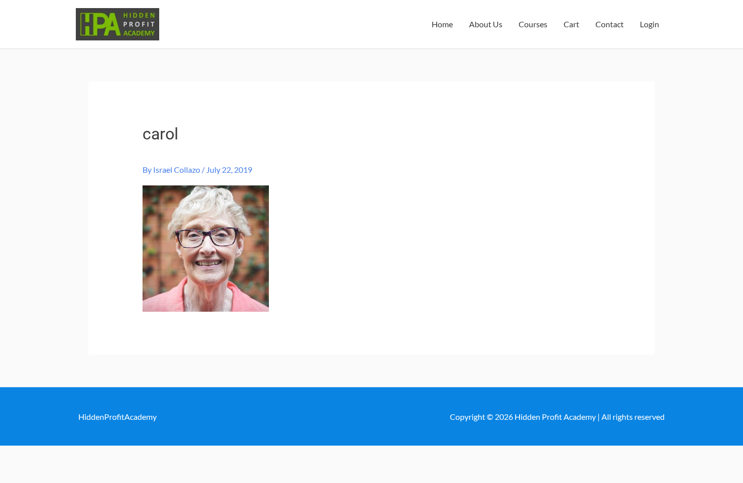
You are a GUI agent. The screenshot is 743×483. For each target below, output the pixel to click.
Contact (609, 24)
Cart (571, 24)
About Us (485, 24)
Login (649, 24)
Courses (533, 24)
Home (442, 24)
